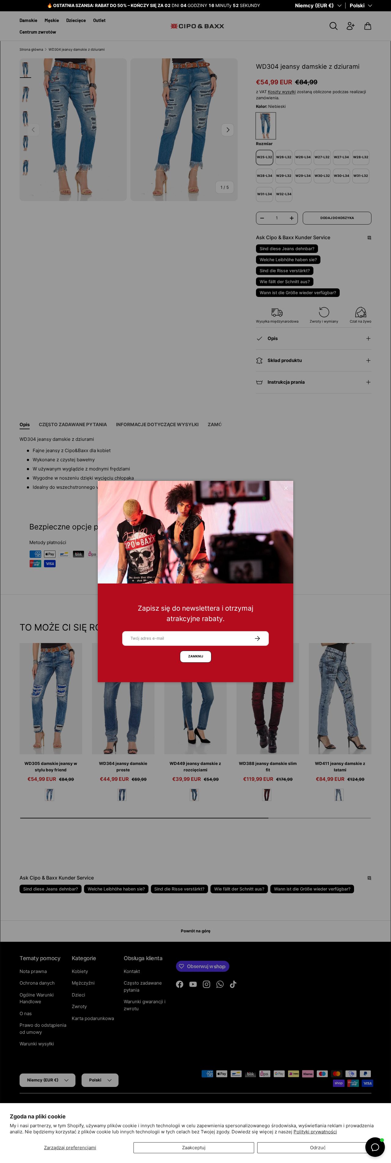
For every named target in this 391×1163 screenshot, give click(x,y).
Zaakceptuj (194, 1147)
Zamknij (195, 656)
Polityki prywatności (315, 1132)
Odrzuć (318, 1147)
